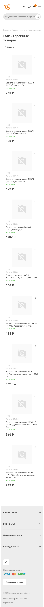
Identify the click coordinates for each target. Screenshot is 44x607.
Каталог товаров (18, 30)
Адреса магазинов (14, 582)
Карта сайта (8, 603)
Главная (6, 30)
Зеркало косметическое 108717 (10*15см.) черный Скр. (20, 132)
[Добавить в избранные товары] (35, 57)
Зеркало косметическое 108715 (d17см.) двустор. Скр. (20, 84)
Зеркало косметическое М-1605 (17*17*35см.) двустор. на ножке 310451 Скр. (20, 475)
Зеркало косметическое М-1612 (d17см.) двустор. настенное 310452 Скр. (22, 374)
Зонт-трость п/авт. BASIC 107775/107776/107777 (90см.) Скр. (21, 276)
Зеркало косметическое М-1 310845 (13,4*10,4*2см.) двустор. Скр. (22, 324)
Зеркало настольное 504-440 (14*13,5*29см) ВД (18, 228)
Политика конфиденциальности (16, 599)
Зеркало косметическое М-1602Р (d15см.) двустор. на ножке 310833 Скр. (21, 424)
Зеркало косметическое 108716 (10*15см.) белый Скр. (20, 180)
